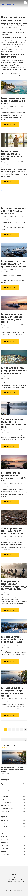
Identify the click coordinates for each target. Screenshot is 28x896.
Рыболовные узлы (13, 790)
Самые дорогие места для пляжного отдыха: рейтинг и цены (13, 100)
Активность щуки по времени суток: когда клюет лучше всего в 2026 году (13, 476)
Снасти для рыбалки (13, 802)
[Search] (25, 739)
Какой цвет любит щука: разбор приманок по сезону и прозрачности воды (14, 370)
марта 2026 (13, 836)
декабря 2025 (13, 845)
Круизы (13, 799)
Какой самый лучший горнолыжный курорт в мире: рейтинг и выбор (12, 639)
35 (25, 730)
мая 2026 (13, 830)
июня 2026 (13, 827)
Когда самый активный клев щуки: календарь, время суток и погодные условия (12, 691)
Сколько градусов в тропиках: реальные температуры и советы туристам (11, 154)
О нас (15, 878)
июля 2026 (13, 823)
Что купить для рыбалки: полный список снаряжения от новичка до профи (13, 422)
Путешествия (13, 796)
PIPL (15, 883)
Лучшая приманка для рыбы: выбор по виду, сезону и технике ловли (12, 530)
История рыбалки (13, 787)
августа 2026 (13, 820)
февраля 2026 (13, 839)
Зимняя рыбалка (13, 805)
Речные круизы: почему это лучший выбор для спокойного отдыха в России (12, 317)
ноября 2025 (13, 848)
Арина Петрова (8, 106)
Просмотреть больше (10, 124)
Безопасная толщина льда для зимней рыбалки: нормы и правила (13, 210)
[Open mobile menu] (25, 2)
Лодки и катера (13, 793)
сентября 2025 (13, 854)
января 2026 (13, 842)
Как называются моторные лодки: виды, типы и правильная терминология (13, 263)
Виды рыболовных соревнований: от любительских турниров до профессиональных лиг (14, 585)
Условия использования (15, 879)
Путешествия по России (13, 808)
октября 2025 (13, 851)
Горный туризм (13, 811)
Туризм (13, 784)
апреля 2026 (13, 833)
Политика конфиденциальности (15, 881)
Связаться (15, 884)
